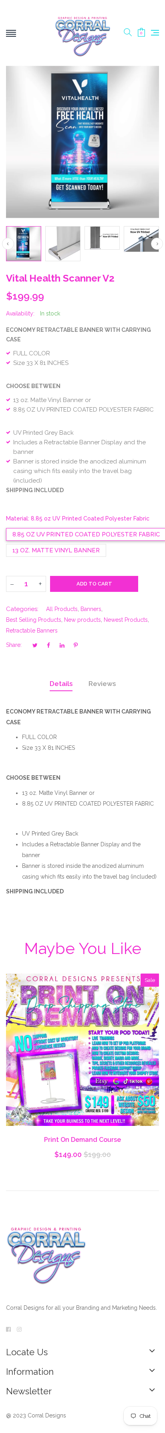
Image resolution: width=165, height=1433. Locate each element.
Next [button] (157, 244)
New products (82, 620)
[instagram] (19, 1329)
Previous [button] (8, 244)
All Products (62, 609)
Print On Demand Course (82, 1139)
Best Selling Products (33, 620)
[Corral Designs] (82, 33)
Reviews (102, 684)
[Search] (128, 32)
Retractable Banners (32, 630)
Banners (90, 609)
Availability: (20, 313)
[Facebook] (8, 1329)
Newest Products (126, 620)
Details (61, 684)
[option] (23, 243)
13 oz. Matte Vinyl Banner (56, 550)
